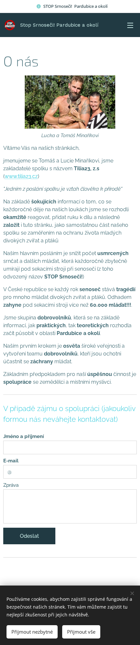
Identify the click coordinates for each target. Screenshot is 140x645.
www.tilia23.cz (21, 176)
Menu (130, 25)
